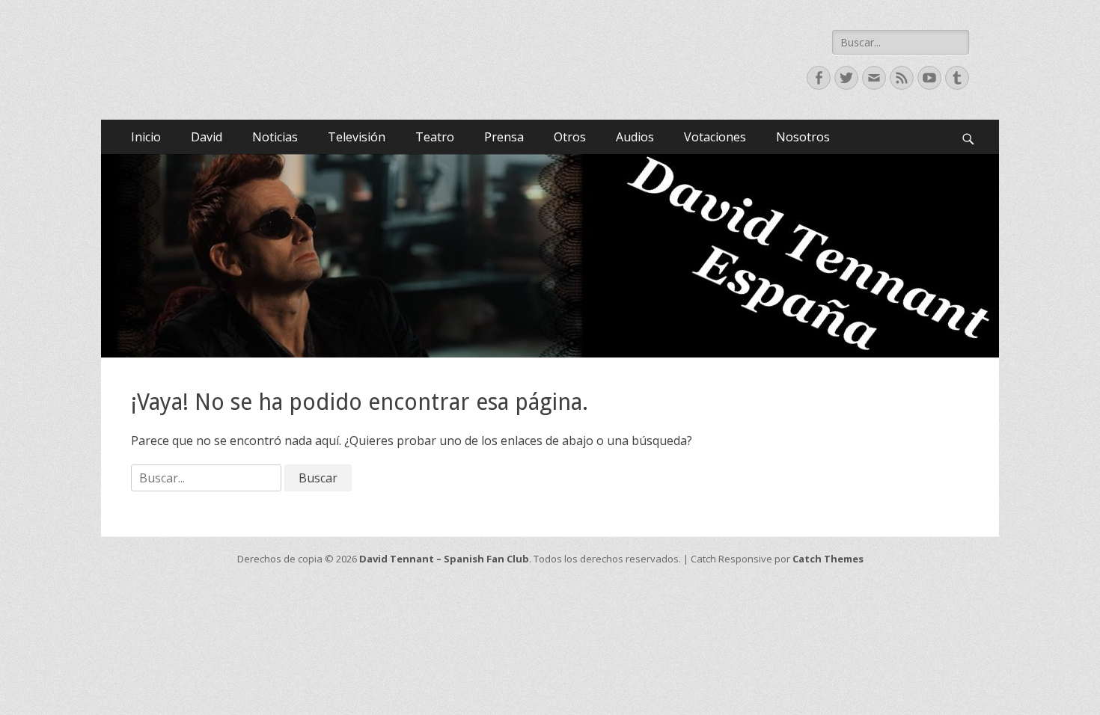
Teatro (434, 137)
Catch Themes (828, 558)
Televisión (356, 137)
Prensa (504, 137)
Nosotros (803, 137)
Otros (570, 137)
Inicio (146, 137)
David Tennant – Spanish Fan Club (444, 558)
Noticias (275, 137)
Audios (635, 137)
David (206, 137)
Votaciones (715, 137)
